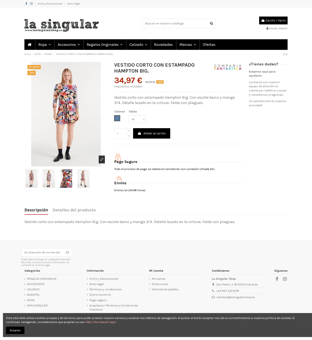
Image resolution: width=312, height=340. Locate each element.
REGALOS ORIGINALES (41, 279)
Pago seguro (98, 300)
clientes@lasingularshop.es (235, 297)
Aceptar (15, 330)
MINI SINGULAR (37, 305)
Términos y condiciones (105, 289)
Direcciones (160, 284)
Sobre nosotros (100, 294)
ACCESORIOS (36, 284)
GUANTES (33, 294)
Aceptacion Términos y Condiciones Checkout (113, 308)
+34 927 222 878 (227, 291)
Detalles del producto (74, 210)
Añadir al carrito (154, 133)
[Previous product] (284, 54)
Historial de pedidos (165, 289)
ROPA (30, 300)
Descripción (36, 210)
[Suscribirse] (67, 253)
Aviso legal (73, 3)
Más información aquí (101, 322)
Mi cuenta (158, 279)
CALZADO (33, 289)
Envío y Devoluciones (50, 3)
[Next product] (287, 54)
